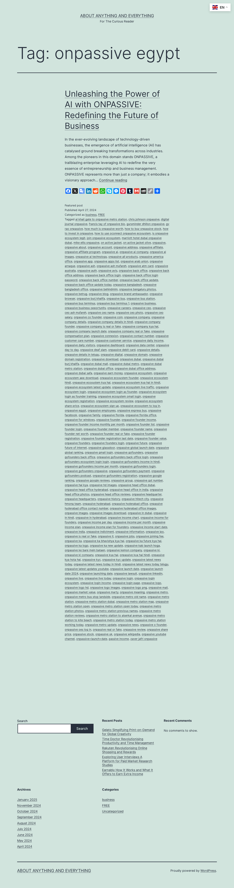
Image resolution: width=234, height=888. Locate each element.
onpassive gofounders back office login (122, 457)
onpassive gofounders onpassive (86, 471)
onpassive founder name (136, 429)
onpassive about (75, 247)
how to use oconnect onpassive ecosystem (123, 233)
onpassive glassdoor (101, 447)
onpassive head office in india (129, 489)
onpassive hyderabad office (130, 503)
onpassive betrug (76, 294)
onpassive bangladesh (127, 284)
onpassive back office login (103, 275)
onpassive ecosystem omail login (119, 396)
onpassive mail (158, 587)
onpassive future (136, 443)
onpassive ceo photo (129, 312)
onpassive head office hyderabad (86, 489)
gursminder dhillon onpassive (145, 224)
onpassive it (106, 536)
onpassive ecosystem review (114, 401)
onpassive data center (140, 345)
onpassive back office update (139, 280)
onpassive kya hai (106, 555)
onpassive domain (136, 354)
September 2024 (29, 817)
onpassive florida (113, 415)
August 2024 (26, 823)
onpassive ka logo (76, 545)
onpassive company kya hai (140, 326)
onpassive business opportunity (85, 308)
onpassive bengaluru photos (137, 289)
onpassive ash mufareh (111, 266)
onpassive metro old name (129, 596)
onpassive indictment (100, 531)
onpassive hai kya (76, 485)
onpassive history (108, 499)
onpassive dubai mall (94, 363)
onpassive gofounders (128, 452)
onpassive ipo (155, 531)
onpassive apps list (106, 261)
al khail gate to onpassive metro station (101, 219)
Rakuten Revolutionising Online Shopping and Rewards (124, 750)
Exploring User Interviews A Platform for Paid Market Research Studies (127, 761)
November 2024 (29, 805)
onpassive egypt (75, 410)
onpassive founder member (101, 429)
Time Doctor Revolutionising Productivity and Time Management (128, 741)
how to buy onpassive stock (143, 228)
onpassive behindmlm (104, 289)
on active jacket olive (137, 242)
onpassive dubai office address (135, 368)
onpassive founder (108, 419)
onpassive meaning (132, 592)
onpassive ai (110, 252)
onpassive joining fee (149, 536)
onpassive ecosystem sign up (100, 405)
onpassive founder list (140, 424)
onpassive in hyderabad (91, 517)
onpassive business (143, 303)
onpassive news (128, 624)
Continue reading (113, 180)
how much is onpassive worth (103, 228)
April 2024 (24, 846)
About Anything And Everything (117, 15)
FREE (101, 214)
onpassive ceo (141, 308)
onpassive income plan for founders (105, 527)
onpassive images (76, 513)
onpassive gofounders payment (129, 471)
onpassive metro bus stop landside (87, 596)
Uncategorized (113, 811)
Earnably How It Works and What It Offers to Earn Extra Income (127, 772)
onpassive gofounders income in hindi (135, 461)
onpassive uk (103, 634)
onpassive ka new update (106, 545)
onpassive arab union (134, 261)
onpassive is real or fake (80, 536)
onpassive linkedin (150, 573)
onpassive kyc (91, 559)
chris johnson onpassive (143, 219)
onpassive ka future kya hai (143, 541)
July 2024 (24, 829)
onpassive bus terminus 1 (113, 303)
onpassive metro (157, 592)
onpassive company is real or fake (98, 326)
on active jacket (111, 242)
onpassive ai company (134, 252)
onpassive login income (95, 583)
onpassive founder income (139, 419)
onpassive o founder (153, 624)
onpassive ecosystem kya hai (91, 382)
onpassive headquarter (147, 494)
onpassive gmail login (99, 452)
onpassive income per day (95, 522)
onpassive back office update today (88, 284)
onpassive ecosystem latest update (88, 387)
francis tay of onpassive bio (107, 224)
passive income (119, 638)
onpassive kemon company (124, 550)
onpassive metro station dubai (95, 601)
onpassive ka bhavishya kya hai (103, 541)
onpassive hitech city (135, 499)
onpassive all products (123, 256)
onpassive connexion (104, 336)
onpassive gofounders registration (115, 475)
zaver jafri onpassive (143, 638)
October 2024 (27, 811)
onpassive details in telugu (82, 354)
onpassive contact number (137, 336)
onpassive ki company (79, 555)
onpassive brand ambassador (129, 294)
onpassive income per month (132, 522)
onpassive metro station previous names (111, 611)
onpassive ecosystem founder (119, 378)
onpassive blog (98, 294)
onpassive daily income (148, 340)
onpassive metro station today (113, 620)
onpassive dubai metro (124, 363)
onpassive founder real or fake (110, 433)
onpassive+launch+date (91, 638)
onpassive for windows (80, 419)
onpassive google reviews (93, 480)
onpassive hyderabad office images (133, 508)
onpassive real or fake (107, 629)
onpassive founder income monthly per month (95, 424)
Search (22, 721)
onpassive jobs (124, 536)
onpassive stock (83, 634)
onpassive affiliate (151, 247)
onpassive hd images (103, 485)
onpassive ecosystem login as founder (112, 391)
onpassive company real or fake (129, 331)
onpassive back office (133, 270)
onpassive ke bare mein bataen (85, 550)
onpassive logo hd (77, 587)
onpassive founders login (108, 443)
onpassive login (123, 578)
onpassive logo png (134, 587)
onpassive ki (152, 550)
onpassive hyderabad (96, 503)
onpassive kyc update (116, 559)
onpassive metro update (100, 624)
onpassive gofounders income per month (91, 466)
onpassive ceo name (101, 312)
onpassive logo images (105, 587)
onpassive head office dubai (136, 485)
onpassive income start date (148, 527)
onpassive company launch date (86, 331)
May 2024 (24, 840)
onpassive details (148, 349)
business (91, 214)
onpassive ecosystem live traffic (133, 387)
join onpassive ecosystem (103, 238)
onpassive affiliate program (82, 252)
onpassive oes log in (78, 629)
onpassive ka (73, 541)
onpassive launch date (124, 569)
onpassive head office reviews (110, 494)
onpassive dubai (130, 359)
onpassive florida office (141, 415)
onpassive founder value (150, 438)
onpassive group (122, 480)
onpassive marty (107, 592)
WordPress (208, 870)
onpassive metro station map (135, 601)
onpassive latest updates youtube (87, 569)
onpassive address (126, 247)
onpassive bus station (141, 298)
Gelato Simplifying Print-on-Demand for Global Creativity (128, 732)
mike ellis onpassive (86, 242)
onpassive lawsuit (125, 573)
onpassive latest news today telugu (145, 564)
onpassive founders (77, 443)
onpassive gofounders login (138, 466)
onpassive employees (102, 410)
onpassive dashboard (110, 345)
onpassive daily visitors (80, 345)
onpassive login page (126, 583)
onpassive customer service (113, 340)
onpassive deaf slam (93, 349)
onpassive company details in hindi (110, 321)
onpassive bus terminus (80, 303)
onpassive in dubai (140, 513)
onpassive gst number (148, 480)
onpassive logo (151, 583)
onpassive (158, 242)
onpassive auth (87, 270)
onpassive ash (86, 266)
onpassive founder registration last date (107, 438)
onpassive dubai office (98, 368)
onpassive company (137, 317)
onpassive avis (107, 270)
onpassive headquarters (80, 499)
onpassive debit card (122, 349)
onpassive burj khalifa (91, 298)
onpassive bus (116, 298)
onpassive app (83, 261)
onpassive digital (112, 354)
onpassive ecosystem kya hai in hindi (136, 382)
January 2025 (27, 799)
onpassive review (134, 629)
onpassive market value (80, 592)
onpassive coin (113, 317)
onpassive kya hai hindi (135, 555)
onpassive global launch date (135, 447)
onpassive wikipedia (127, 634)
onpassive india (75, 531)
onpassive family (89, 415)
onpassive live (74, 578)
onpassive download (105, 359)
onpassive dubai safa (78, 373)
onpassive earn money (108, 373)
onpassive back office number (98, 280)
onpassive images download (107, 513)
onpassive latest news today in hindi (97, 564)
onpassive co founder (88, 317)
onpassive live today (98, 578)
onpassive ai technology (91, 256)
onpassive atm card (140, 266)
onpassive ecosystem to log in (140, 405)
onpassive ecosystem (138, 373)
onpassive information (129, 531)
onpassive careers (119, 308)
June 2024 (25, 835)
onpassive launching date (96, 573)
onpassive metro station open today (114, 606)
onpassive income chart (123, 517)
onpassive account (100, 247)
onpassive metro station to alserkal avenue (114, 615)
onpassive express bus (132, 410)
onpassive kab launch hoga (142, 545)
